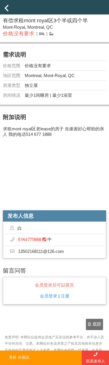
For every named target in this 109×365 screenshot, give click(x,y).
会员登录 (48, 295)
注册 (65, 295)
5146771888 (30, 240)
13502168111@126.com (41, 251)
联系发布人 (95, 361)
